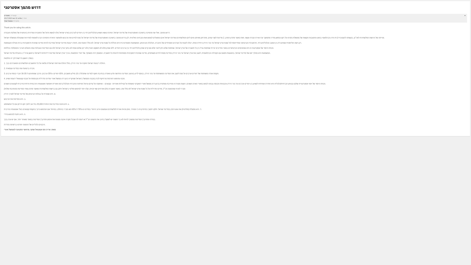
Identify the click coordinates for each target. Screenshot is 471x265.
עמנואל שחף (8, 21)
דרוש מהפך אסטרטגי (22, 7)
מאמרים (7, 15)
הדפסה (462, 15)
